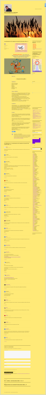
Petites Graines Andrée (35, 218)
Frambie (34, 175)
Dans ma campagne (35, 166)
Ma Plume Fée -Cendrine (35, 202)
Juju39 (33, 185)
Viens (33, 227)
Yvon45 (33, 229)
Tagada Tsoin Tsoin (35, 225)
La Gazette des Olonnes (35, 187)
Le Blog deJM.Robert (35, 192)
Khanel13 (34, 186)
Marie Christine (8, 284)
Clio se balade (34, 165)
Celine (7, 337)
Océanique (34, 216)
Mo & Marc (34, 211)
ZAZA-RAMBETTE (6, 45)
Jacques (33, 180)
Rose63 (33, 223)
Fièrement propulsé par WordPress (14, 392)
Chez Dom (34, 161)
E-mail (5, 362)
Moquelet (34, 212)
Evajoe (33, 170)
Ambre (33, 154)
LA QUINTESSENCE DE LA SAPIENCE (6, 48)
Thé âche (34, 226)
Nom (5, 359)
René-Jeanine (34, 221)
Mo (33, 125)
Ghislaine (34, 178)
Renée (7, 307)
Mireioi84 (34, 210)
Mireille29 (34, 209)
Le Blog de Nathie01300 (35, 190)
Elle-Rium (34, 169)
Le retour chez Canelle (35, 195)
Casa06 (33, 159)
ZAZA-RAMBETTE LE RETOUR (11, 12)
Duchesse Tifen (34, 168)
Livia (6, 236)
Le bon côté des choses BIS (35, 193)
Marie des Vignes (34, 207)
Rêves (38, 56)
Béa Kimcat (34, 156)
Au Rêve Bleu (34, 155)
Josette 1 (34, 184)
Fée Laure (34, 174)
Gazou (33, 176)
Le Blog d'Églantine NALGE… (36, 189)
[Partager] (45, 6)
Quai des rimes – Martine (35, 219)
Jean (33, 182)
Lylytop (33, 201)
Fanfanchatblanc (34, 173)
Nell (33, 214)
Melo (33, 208)
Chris (33, 163)
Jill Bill (33, 183)
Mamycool (34, 204)
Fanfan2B (34, 172)
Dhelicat (34, 167)
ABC (33, 153)
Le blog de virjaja (34, 191)
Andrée (7, 315)
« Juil (34, 145)
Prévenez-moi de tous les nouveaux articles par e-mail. (9, 371)
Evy (33, 171)
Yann (33, 228)
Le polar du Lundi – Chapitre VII (36, 112)
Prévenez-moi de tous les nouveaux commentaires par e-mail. (10, 369)
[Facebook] (45, 3)
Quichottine (34, 220)
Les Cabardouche (34, 197)
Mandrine (34, 206)
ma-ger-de (34, 203)
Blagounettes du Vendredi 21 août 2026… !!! (37, 116)
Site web (5, 365)
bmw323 (34, 157)
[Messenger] (45, 5)
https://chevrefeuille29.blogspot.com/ (9, 277)
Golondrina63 (7, 195)
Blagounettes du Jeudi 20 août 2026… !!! (37, 118)
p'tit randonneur (34, 127)
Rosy (33, 224)
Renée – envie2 (34, 222)
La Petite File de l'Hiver (35, 188)
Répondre (5, 177)
